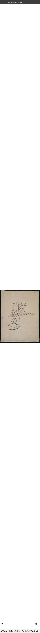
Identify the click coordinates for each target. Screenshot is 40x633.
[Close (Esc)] (38, 2)
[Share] (33, 2)
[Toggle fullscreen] (29, 2)
